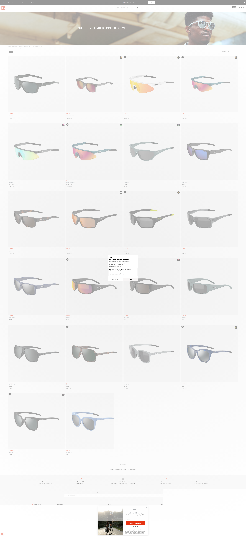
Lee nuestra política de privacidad (115, 266)
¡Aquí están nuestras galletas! (115, 270)
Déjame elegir (115, 279)
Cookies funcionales (113, 271)
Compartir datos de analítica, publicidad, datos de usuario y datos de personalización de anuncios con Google (122, 274)
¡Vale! (131, 279)
